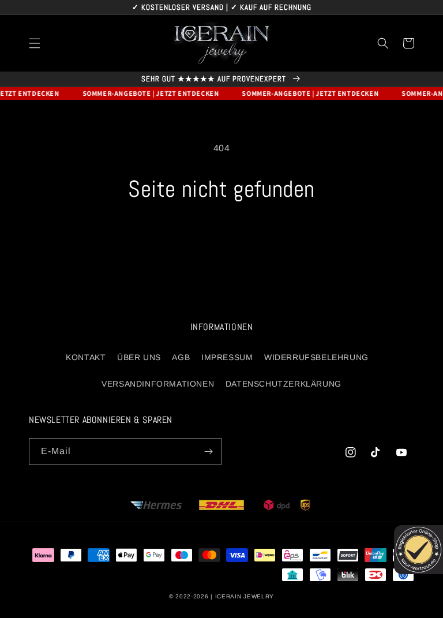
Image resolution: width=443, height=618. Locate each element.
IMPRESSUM (227, 357)
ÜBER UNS (139, 357)
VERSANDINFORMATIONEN (158, 383)
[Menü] (34, 43)
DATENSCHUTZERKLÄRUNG (283, 383)
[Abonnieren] (208, 451)
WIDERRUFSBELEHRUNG (316, 357)
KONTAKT (86, 357)
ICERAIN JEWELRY (245, 596)
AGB (181, 357)
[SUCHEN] (383, 43)
